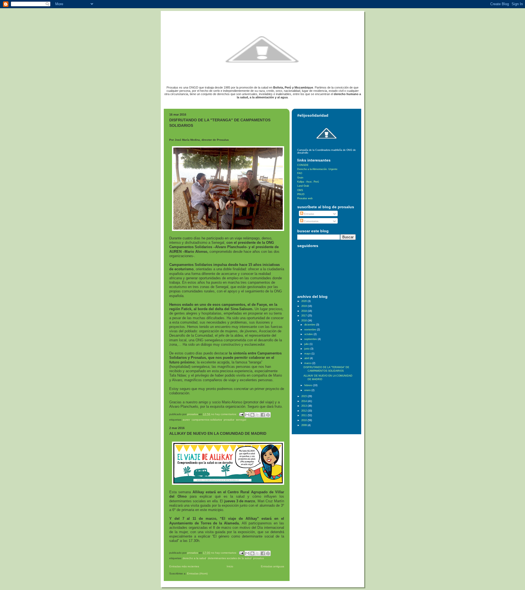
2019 (304, 306)
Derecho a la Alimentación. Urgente (317, 169)
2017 (304, 315)
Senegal (241, 419)
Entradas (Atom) (197, 573)
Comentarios (311, 221)
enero (307, 390)
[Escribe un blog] (252, 415)
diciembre (310, 324)
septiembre (311, 339)
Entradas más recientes (184, 566)
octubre (309, 334)
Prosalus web (305, 198)
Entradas (308, 214)
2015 (304, 396)
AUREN (186, 419)
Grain (300, 177)
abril (307, 358)
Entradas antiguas (272, 566)
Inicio (230, 566)
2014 (304, 401)
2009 (304, 425)
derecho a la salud (194, 558)
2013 (304, 405)
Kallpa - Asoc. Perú (308, 181)
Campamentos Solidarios (207, 419)
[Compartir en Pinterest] (268, 415)
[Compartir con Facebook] (263, 415)
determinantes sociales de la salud (230, 558)
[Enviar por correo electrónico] (247, 415)
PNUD (301, 194)
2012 (304, 410)
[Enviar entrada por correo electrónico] (241, 414)
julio (307, 344)
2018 (304, 311)
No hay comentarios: (224, 414)
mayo (307, 353)
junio (307, 348)
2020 (304, 301)
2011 (304, 415)
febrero (308, 385)
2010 (304, 420)
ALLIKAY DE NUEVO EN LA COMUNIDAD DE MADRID (217, 433)
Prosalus (229, 419)
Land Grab (303, 185)
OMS (300, 190)
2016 (304, 320)
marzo (308, 363)
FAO (299, 173)
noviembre (310, 329)
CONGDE (302, 165)
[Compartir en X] (257, 415)
